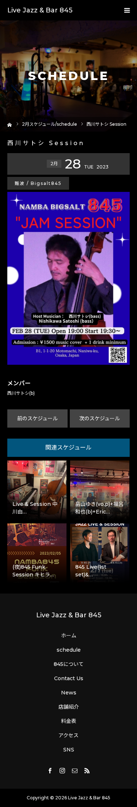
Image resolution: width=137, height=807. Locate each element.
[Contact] (75, 770)
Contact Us (68, 678)
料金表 (68, 721)
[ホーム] (9, 124)
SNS (68, 749)
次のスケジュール (99, 418)
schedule (69, 649)
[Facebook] (50, 770)
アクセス (68, 735)
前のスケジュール (37, 418)
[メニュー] (127, 10)
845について (69, 664)
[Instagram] (62, 770)
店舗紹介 (68, 706)
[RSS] (87, 770)
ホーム (68, 635)
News (68, 692)
